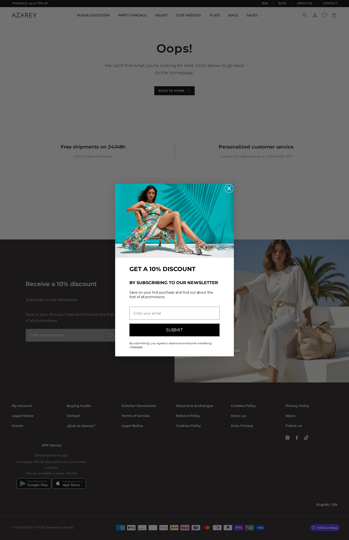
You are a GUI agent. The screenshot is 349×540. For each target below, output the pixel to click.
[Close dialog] (229, 188)
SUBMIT (174, 330)
